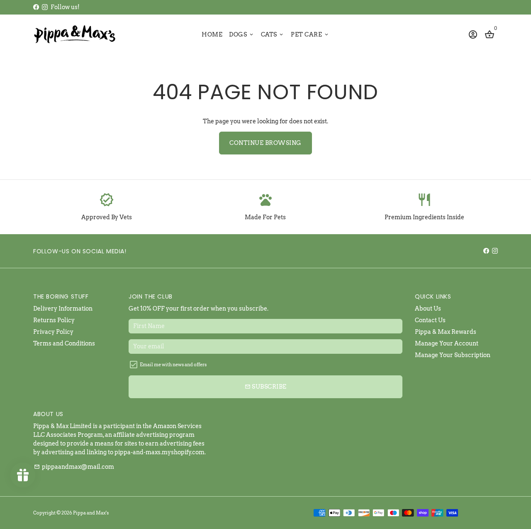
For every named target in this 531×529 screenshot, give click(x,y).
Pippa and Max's (91, 513)
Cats (273, 34)
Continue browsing (265, 143)
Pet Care (310, 34)
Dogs (241, 34)
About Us (428, 308)
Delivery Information (63, 308)
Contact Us (430, 320)
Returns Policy (54, 320)
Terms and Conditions (64, 343)
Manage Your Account (446, 343)
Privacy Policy (53, 331)
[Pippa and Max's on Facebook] (36, 7)
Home (212, 34)
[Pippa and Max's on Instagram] (45, 7)
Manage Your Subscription (452, 355)
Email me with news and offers (173, 364)
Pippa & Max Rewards (445, 331)
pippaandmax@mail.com (74, 466)
